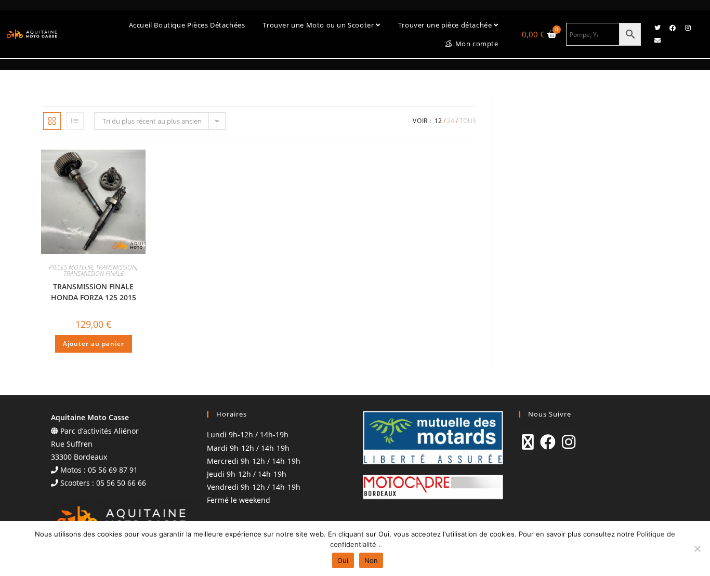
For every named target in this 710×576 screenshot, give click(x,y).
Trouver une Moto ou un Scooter (319, 25)
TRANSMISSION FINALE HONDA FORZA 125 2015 (93, 292)
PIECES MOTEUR (71, 267)
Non (371, 560)
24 (450, 120)
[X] (528, 442)
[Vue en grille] (52, 121)
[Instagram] (687, 28)
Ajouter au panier (93, 343)
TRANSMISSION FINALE (93, 273)
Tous (467, 120)
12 (438, 120)
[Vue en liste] (75, 121)
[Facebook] (672, 28)
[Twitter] (657, 28)
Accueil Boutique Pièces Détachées (187, 25)
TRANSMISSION (116, 267)
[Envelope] (657, 40)
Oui (343, 560)
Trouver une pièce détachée (446, 25)
